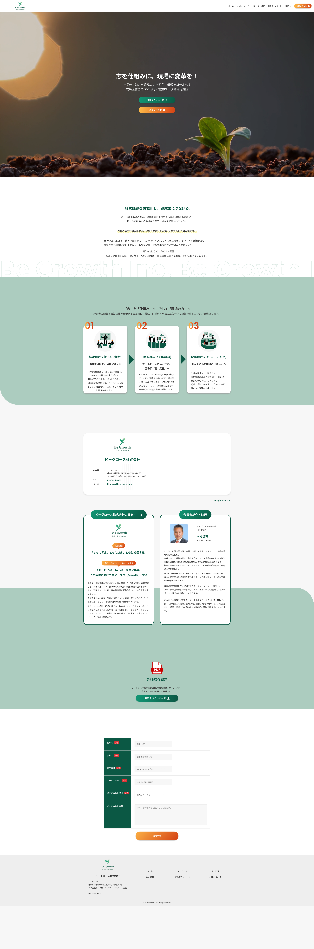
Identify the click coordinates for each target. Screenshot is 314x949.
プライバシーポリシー (95, 894)
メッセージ (182, 871)
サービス (215, 871)
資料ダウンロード (182, 877)
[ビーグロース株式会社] (20, 6)
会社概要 (150, 877)
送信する (157, 835)
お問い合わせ (215, 877)
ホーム (150, 871)
